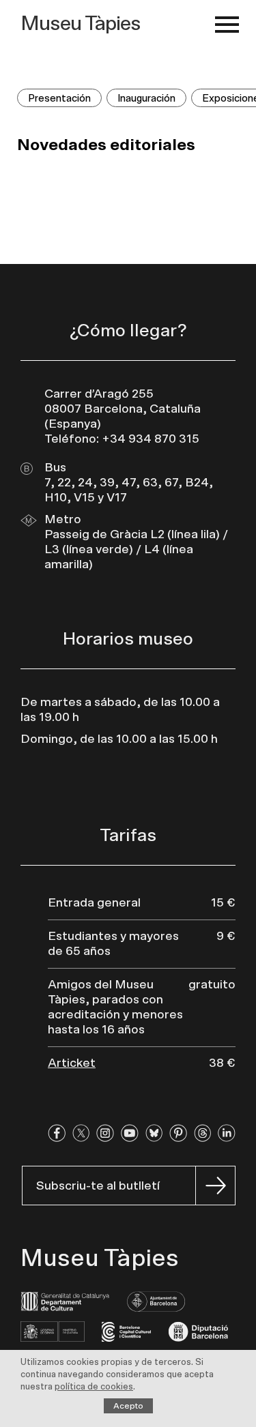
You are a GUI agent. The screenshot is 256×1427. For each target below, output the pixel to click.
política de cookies (94, 1387)
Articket (72, 1063)
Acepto (128, 1406)
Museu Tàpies (80, 24)
